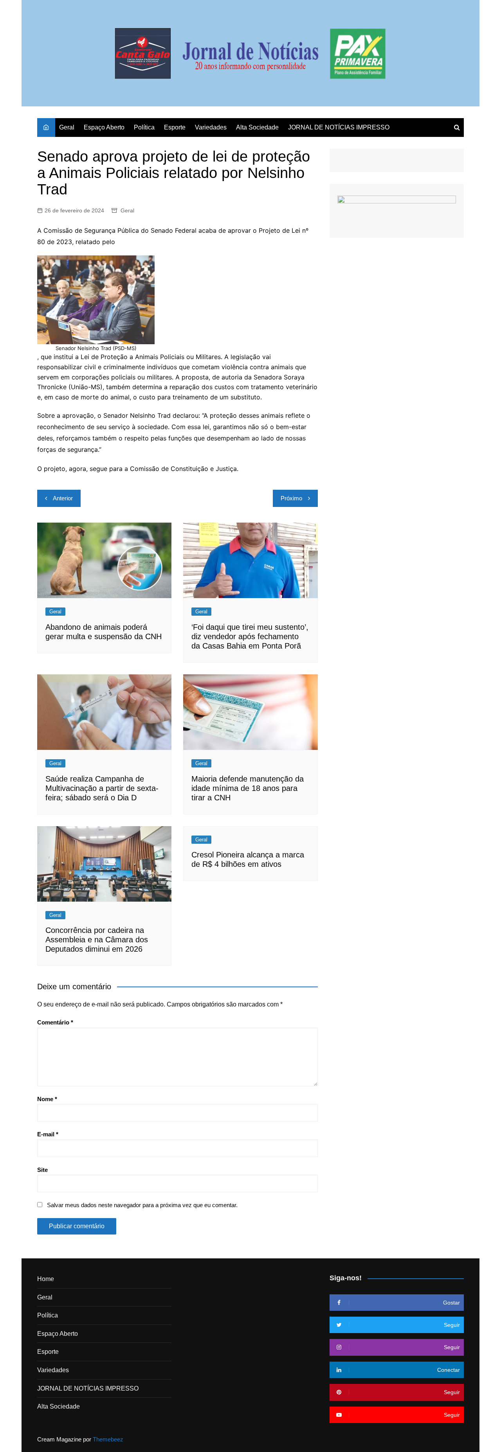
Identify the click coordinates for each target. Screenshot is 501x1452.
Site (42, 1169)
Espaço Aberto (104, 127)
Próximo (291, 498)
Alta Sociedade (257, 127)
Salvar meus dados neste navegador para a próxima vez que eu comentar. (142, 1205)
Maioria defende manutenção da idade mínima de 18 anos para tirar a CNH (247, 788)
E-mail (47, 1134)
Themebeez (108, 1439)
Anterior (63, 498)
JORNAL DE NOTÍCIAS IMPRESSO (338, 127)
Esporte (175, 127)
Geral (66, 127)
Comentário (55, 1022)
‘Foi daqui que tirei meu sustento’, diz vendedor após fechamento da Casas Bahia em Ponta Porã (249, 636)
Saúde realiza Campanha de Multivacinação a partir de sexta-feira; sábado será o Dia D (102, 788)
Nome (47, 1099)
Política (144, 127)
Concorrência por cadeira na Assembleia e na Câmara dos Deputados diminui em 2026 (96, 939)
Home (45, 1279)
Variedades (211, 127)
